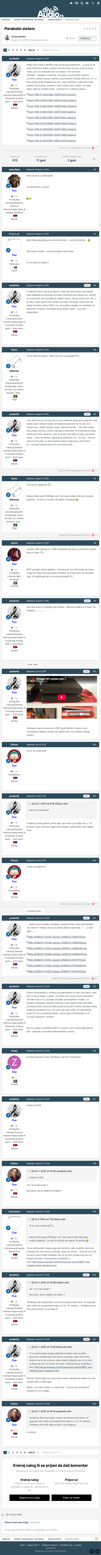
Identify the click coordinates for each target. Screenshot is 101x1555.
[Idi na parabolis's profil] (7, 37)
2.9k (15, 771)
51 (15, 1077)
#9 (95, 601)
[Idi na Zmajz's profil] (14, 1062)
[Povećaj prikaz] (29, 198)
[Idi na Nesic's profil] (14, 361)
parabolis (20, 36)
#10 (94, 671)
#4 (95, 285)
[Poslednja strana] (38, 50)
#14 (94, 918)
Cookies (78, 1545)
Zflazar (14, 744)
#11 (94, 744)
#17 (94, 1099)
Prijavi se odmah (71, 1497)
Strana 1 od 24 (50, 50)
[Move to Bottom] (91, 1551)
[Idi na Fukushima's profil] (14, 1223)
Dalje (31, 50)
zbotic (14, 543)
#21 (94, 1339)
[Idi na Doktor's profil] (14, 1175)
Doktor (14, 1163)
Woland (65, 978)
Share (71, 38)
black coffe (64, 470)
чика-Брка (14, 169)
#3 (95, 234)
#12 (94, 796)
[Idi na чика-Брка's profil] (14, 181)
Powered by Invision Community (50, 1551)
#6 (95, 414)
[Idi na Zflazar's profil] (14, 756)
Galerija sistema (39, 40)
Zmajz (14, 1050)
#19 (94, 1211)
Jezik (22, 1545)
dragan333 (64, 535)
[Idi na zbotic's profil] (14, 554)
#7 (95, 478)
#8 (95, 543)
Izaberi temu (33, 1545)
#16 (94, 1051)
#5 (95, 350)
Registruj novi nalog (29, 1497)
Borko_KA (61, 1347)
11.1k (15, 1190)
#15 (94, 986)
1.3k (15, 85)
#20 (94, 1275)
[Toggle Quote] (30, 804)
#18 (94, 1163)
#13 (94, 860)
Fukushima (14, 1211)
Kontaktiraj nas (66, 1545)
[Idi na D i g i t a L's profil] (14, 245)
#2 (95, 169)
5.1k (15, 196)
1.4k (15, 260)
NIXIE (54, 978)
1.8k (15, 569)
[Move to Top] (97, 1551)
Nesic (14, 349)
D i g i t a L (64, 147)
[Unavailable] (51, 94)
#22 (94, 1403)
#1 (95, 58)
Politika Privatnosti (50, 1545)
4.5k (15, 376)
